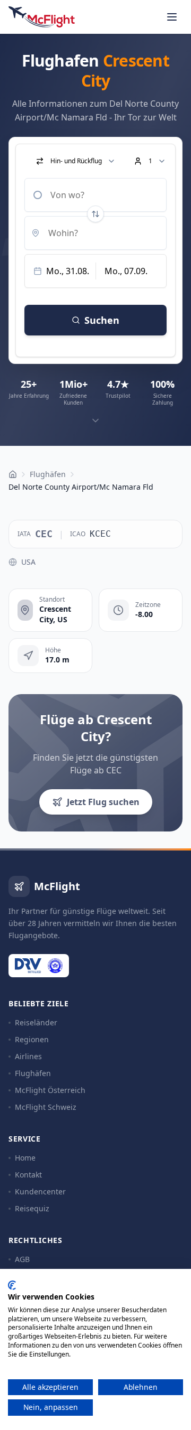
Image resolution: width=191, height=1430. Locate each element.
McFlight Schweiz (45, 1107)
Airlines (28, 1056)
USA (28, 562)
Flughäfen (33, 1073)
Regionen (32, 1039)
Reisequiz (32, 1208)
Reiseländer (36, 1022)
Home (25, 1158)
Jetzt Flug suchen (103, 802)
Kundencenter (40, 1191)
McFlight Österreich (50, 1090)
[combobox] (95, 195)
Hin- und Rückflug (76, 160)
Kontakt (28, 1175)
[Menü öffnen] (172, 16)
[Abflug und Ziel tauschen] (95, 213)
